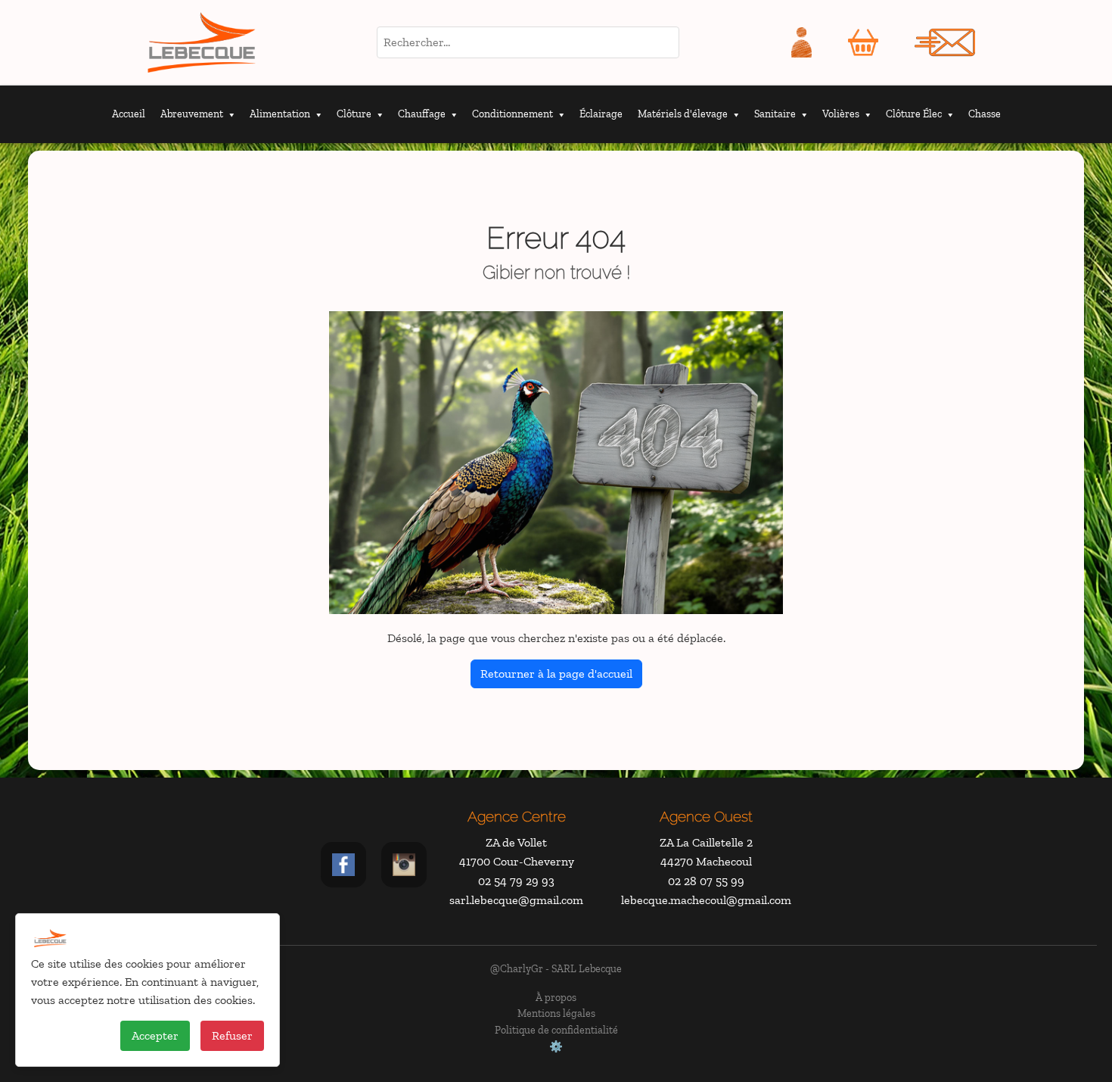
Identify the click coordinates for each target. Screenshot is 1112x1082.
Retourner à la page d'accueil (556, 673)
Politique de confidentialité (556, 1030)
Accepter (155, 1035)
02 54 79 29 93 (516, 881)
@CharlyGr (516, 968)
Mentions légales (556, 1013)
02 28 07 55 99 (706, 881)
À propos (556, 997)
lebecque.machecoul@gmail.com (706, 900)
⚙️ (556, 1046)
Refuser (232, 1035)
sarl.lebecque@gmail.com (516, 900)
